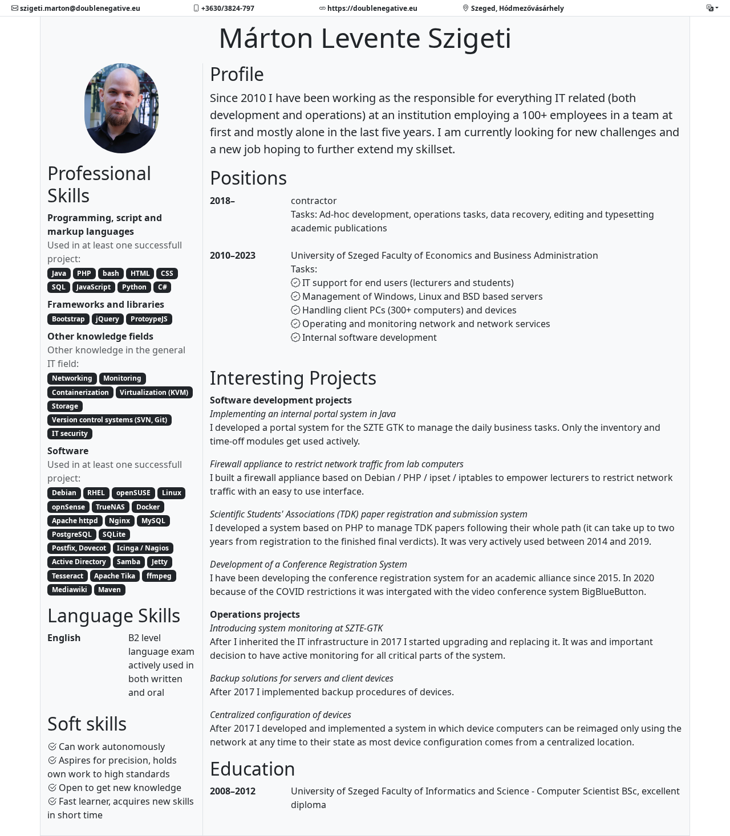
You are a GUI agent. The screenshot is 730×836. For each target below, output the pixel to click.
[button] (712, 8)
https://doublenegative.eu (371, 8)
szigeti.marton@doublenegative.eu (79, 8)
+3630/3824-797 (227, 8)
